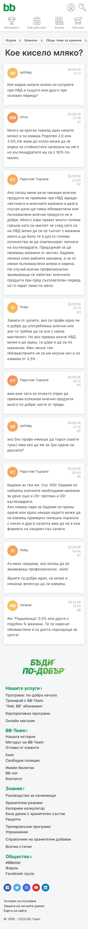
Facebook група (20, 873)
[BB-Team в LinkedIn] (45, 887)
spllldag (26, 72)
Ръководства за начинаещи (31, 795)
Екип (10, 755)
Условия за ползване (20, 901)
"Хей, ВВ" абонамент (24, 706)
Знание (14, 788)
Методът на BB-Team (25, 742)
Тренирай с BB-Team (24, 700)
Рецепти (13, 819)
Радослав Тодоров (34, 179)
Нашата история (20, 736)
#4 (79, 385)
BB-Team (15, 730)
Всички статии (19, 846)
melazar (26, 605)
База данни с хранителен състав (35, 814)
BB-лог (12, 773)
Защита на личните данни (24, 906)
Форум (11, 41)
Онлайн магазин (20, 721)
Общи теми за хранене (64, 41)
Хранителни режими (24, 803)
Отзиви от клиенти (22, 747)
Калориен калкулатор (25, 808)
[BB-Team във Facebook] (7, 887)
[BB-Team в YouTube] (36, 887)
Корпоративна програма (28, 713)
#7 (79, 555)
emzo (24, 117)
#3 (79, 312)
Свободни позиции (23, 760)
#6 (79, 477)
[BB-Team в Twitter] (17, 887)
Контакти (14, 779)
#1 (79, 122)
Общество (17, 856)
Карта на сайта (15, 911)
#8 (79, 610)
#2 (79, 184)
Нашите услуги (23, 688)
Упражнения (17, 832)
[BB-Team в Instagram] (26, 887)
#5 (79, 431)
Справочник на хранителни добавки (38, 839)
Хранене (31, 41)
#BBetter (13, 863)
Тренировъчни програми (28, 826)
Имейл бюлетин (20, 768)
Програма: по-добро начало (31, 695)
